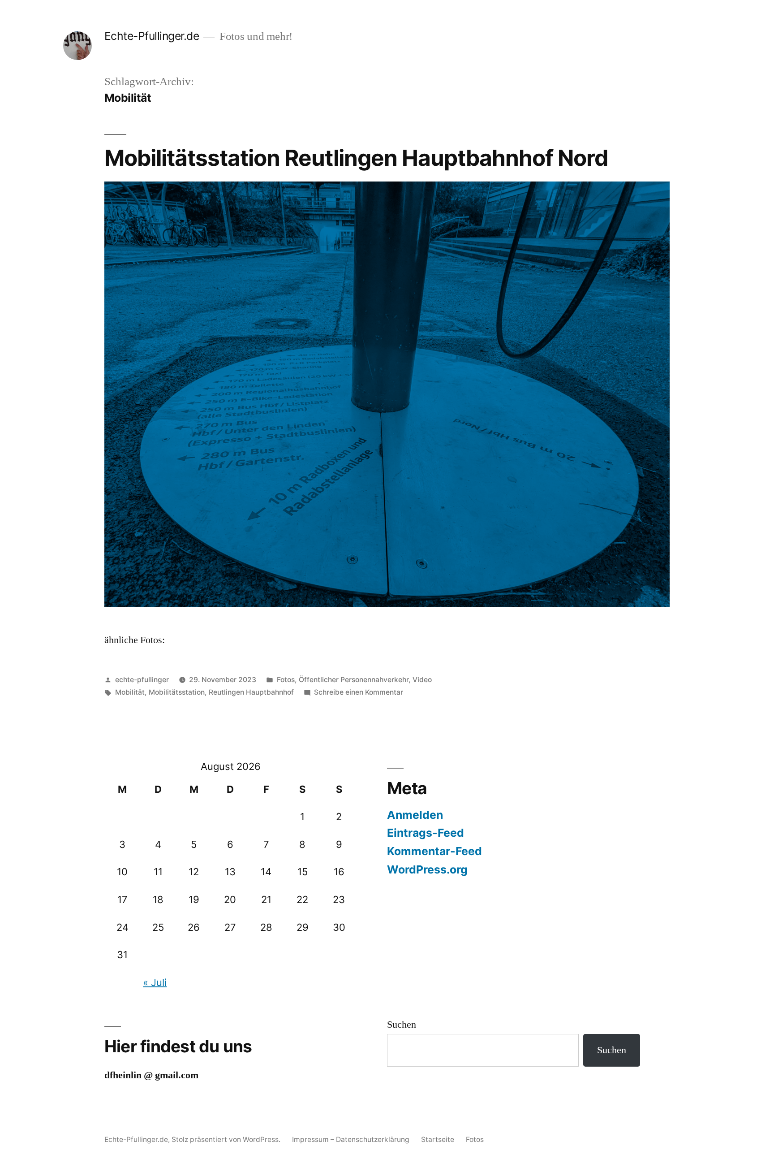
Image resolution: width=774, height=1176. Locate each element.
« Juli (155, 982)
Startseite (437, 1139)
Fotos (286, 679)
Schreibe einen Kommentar (358, 692)
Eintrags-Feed (425, 832)
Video (422, 679)
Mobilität (130, 692)
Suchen (401, 1024)
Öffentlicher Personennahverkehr (353, 679)
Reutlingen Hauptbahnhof (251, 692)
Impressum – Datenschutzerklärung (350, 1139)
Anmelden (415, 814)
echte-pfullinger (142, 679)
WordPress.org (427, 869)
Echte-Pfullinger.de (151, 36)
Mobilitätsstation (177, 692)
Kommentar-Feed (434, 851)
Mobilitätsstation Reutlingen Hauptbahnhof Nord (356, 157)
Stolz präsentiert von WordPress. (227, 1139)
